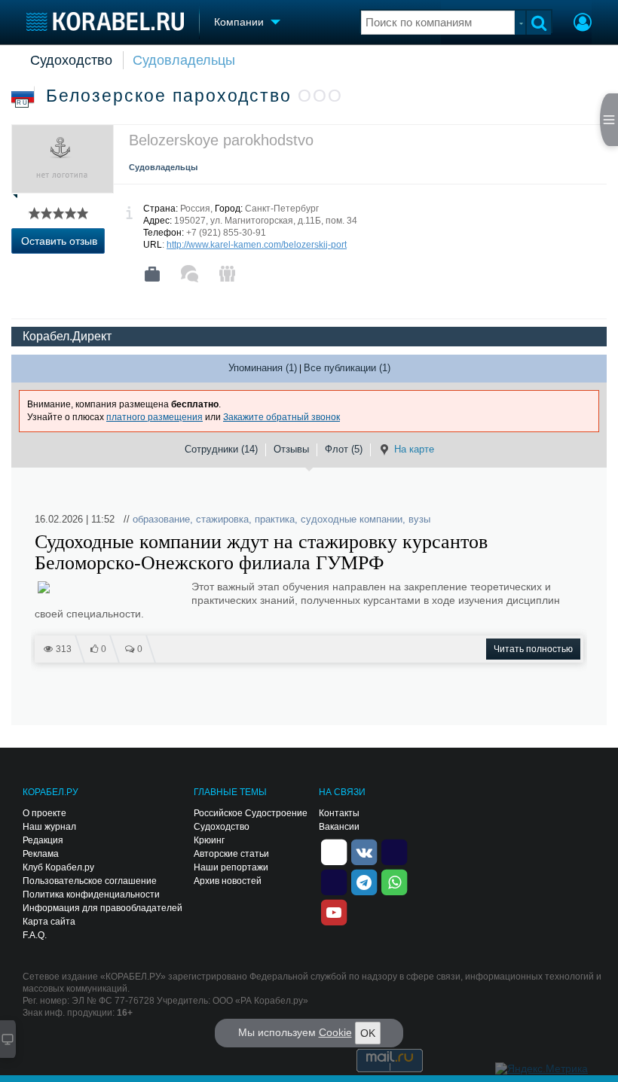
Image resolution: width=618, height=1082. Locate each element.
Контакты (339, 813)
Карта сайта (49, 921)
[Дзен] (334, 851)
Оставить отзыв (59, 241)
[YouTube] (334, 911)
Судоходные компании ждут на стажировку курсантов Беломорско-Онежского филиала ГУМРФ (261, 553)
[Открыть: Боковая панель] (609, 119)
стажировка (222, 519)
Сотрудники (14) (221, 449)
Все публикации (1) (347, 367)
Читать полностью (533, 649)
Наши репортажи (231, 867)
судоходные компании (351, 519)
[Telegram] (364, 881)
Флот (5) (344, 449)
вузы (419, 519)
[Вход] (583, 24)
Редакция (43, 840)
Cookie (335, 1032)
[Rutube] (394, 851)
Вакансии (339, 826)
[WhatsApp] (394, 881)
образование (161, 519)
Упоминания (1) (262, 367)
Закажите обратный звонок (281, 417)
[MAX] (334, 881)
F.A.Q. (35, 935)
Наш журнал (49, 826)
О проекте (44, 813)
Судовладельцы (184, 60)
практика (275, 519)
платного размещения (154, 417)
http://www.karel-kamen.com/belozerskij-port (257, 244)
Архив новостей (228, 881)
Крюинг (209, 840)
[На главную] (105, 21)
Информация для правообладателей (102, 908)
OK (367, 1033)
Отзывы (291, 449)
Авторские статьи (231, 854)
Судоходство (71, 60)
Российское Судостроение (250, 813)
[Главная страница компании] (152, 274)
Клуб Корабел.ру (58, 867)
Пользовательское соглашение (90, 881)
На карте (414, 449)
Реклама (41, 854)
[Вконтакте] (364, 851)
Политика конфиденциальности (91, 894)
